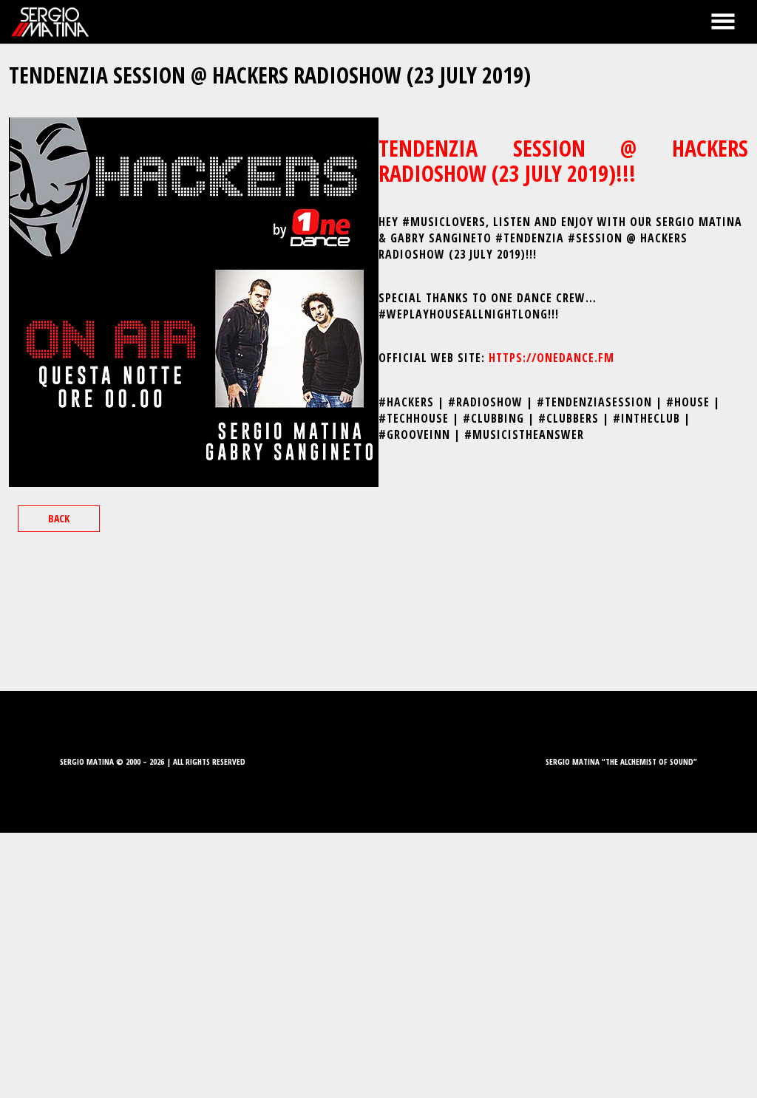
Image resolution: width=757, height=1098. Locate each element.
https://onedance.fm (551, 357)
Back (58, 518)
